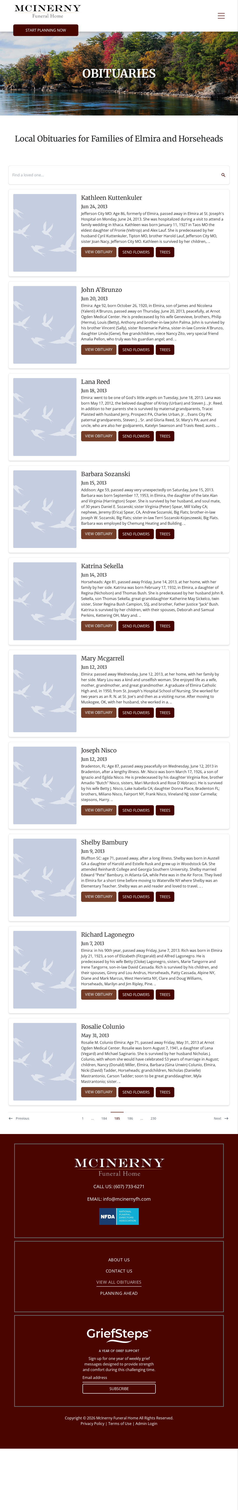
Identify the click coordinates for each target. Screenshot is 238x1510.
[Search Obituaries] (220, 175)
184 (104, 1118)
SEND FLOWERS (136, 252)
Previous (22, 1118)
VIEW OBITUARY (98, 251)
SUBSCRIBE (119, 1388)
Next (217, 1118)
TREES (165, 252)
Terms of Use (120, 1423)
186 (130, 1118)
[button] (221, 15)
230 (153, 1118)
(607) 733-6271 (129, 1186)
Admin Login (146, 1423)
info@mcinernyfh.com (127, 1199)
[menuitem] (119, 1259)
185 (117, 1118)
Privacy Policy (92, 1423)
